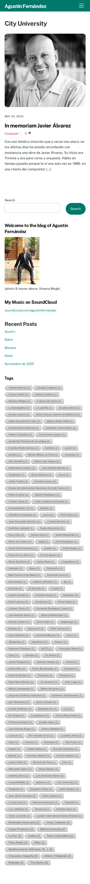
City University (67, 782)
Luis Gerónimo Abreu (50, 775)
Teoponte (16, 789)
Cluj (68, 708)
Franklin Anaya (46, 595)
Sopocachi (36, 628)
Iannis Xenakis (46, 702)
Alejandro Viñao (41, 789)
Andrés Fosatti (19, 595)
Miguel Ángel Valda (60, 421)
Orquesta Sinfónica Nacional (27, 695)
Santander (16, 474)
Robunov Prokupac (21, 648)
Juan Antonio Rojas (22, 728)
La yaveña (44, 407)
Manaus (10, 348)
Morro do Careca (20, 541)
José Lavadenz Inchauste (51, 501)
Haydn (14, 749)
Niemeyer (70, 595)
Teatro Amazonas (51, 528)
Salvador (16, 568)
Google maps (48, 722)
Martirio (46, 508)
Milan (39, 842)
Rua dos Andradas (65, 749)
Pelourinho (54, 568)
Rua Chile (16, 534)
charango (72, 454)
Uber (13, 742)
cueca (48, 514)
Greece (60, 641)
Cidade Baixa (36, 749)
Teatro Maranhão (66, 534)
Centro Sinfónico (20, 708)
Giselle (50, 548)
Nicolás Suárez (19, 621)
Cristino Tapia (18, 501)
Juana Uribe (17, 762)
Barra (35, 568)
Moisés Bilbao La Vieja (43, 454)
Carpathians (40, 715)
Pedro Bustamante (44, 668)
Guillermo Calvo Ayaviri (61, 427)
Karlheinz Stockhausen (67, 695)
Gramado (51, 742)
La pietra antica (71, 735)
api (67, 581)
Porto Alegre (18, 842)
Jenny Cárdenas (58, 822)
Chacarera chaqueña (23, 855)
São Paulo (73, 742)
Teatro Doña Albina (60, 835)
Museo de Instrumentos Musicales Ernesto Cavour (39, 488)
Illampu (15, 628)
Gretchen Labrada (21, 528)
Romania (66, 675)
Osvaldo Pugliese (49, 387)
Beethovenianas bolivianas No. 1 (30, 849)
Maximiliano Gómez (22, 468)
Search (10, 200)
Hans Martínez (19, 635)
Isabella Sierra (19, 775)
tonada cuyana (19, 414)
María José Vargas (47, 461)
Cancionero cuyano (52, 434)
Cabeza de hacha (49, 401)
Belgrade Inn (47, 708)
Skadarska (16, 641)
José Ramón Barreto (55, 468)
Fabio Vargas (51, 795)
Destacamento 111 (21, 508)
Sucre (64, 474)
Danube (31, 655)
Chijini (57, 588)
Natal (9, 355)
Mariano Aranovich (45, 802)
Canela (31, 742)
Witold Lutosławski (21, 688)
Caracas (15, 735)
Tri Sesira (52, 655)
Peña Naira (68, 514)
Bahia (9, 339)
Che (66, 762)
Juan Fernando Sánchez (24, 521)
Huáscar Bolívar (20, 675)
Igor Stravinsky (19, 702)
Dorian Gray (39, 534)
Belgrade (16, 862)
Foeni (72, 635)
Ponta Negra (72, 548)
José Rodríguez (66, 541)
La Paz (15, 835)
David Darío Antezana (23, 548)
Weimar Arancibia (52, 829)
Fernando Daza (58, 575)
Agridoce (43, 782)
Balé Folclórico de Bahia (24, 575)
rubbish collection (45, 581)
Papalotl (71, 802)
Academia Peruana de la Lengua (29, 441)
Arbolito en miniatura (22, 514)
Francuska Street (70, 648)
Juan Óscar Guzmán (22, 795)
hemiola (51, 447)
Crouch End (17, 802)
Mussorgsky (17, 581)
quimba (15, 454)
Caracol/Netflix (19, 782)
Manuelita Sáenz (20, 769)
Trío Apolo (39, 862)
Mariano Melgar (19, 401)
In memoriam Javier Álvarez (38, 125)
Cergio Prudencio (21, 829)
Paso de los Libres (21, 555)
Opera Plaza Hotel (68, 715)
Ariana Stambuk (52, 728)
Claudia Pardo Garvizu (23, 447)
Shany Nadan (48, 769)
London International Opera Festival (59, 815)
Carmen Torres (19, 608)
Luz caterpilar (18, 809)
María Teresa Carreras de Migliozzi (58, 414)
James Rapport (19, 662)
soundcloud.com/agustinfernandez (30, 310)
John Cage (73, 682)
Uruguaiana (70, 561)
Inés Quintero (18, 461)
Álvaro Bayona (41, 474)
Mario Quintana (19, 561)
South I (10, 331)
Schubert (71, 668)
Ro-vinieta (16, 715)
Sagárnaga (68, 621)
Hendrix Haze (66, 809)
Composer (12, 133)
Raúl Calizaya (18, 601)
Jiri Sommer (49, 682)
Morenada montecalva (24, 822)
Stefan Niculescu (51, 688)
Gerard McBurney (48, 635)
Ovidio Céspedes (20, 434)
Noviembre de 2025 (19, 364)
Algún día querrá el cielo (24, 421)
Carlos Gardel (18, 394)
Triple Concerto (19, 815)
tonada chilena (69, 407)
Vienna (72, 662)
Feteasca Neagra (20, 722)
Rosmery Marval (38, 755)
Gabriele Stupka (48, 662)
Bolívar (14, 755)
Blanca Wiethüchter (54, 615)
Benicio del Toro (44, 762)
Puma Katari (67, 601)
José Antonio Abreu (21, 615)
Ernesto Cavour (45, 481)
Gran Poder (45, 621)
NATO (46, 648)
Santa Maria (45, 561)
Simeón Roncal (19, 387)
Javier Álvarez (69, 789)
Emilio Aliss (17, 668)
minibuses (43, 601)
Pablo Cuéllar (18, 494)
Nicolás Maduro (67, 755)
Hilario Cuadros (46, 394)
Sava (13, 655)
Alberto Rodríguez (47, 494)
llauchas (15, 588)
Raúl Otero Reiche (21, 682)
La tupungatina (19, 407)
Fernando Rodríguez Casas (54, 608)
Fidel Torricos (59, 628)
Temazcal (42, 809)
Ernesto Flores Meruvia (24, 427)
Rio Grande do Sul (41, 735)
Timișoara (45, 675)
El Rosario (37, 588)
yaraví (70, 447)
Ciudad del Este (58, 521)
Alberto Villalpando (57, 855)
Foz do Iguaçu (50, 555)
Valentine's (39, 641)
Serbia (34, 835)
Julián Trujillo (18, 481)
